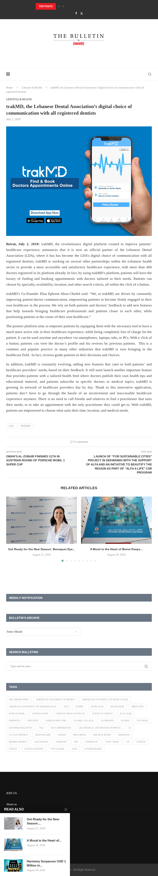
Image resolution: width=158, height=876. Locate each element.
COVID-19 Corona (102, 713)
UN (127, 742)
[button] (59, 6)
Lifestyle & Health (32, 87)
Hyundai (142, 720)
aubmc (80, 706)
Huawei (125, 720)
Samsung (61, 742)
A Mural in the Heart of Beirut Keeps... (116, 549)
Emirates (14, 720)
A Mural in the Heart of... (44, 840)
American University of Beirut (55, 699)
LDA (11, 426)
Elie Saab (126, 713)
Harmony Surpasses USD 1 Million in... (46, 863)
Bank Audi (97, 706)
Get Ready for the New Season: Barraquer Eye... (41, 549)
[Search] (150, 74)
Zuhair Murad (93, 749)
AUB (66, 706)
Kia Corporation (61, 727)
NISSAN (62, 735)
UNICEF (13, 749)
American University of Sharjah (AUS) (32, 706)
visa (74, 749)
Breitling (137, 706)
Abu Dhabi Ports (19, 699)
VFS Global (58, 749)
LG (129, 727)
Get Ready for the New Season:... (43, 821)
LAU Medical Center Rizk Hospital (99, 727)
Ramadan (124, 735)
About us (11, 804)
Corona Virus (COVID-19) (70, 713)
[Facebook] (76, 13)
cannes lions (40, 713)
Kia (42, 727)
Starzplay (91, 742)
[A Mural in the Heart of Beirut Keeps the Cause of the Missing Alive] (116, 520)
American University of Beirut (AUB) (105, 699)
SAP (76, 742)
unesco (141, 742)
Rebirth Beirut (18, 742)
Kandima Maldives (20, 727)
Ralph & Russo (102, 735)
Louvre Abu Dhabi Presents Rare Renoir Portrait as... (74, 6)
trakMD (25, 426)
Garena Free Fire (55, 720)
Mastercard (43, 735)
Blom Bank (117, 706)
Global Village (84, 720)
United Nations (33, 749)
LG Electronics (18, 735)
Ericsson (32, 720)
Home (9, 87)
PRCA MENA (79, 735)
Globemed (107, 720)
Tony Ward (112, 742)
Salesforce (41, 742)
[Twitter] (81, 13)
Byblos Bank (17, 713)
